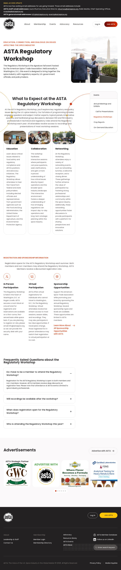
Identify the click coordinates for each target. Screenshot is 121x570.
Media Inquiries (111, 563)
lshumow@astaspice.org (68, 9)
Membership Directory (42, 543)
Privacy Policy (95, 563)
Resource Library (70, 538)
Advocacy (67, 535)
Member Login (39, 539)
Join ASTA (108, 515)
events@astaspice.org (58, 14)
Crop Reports (99, 122)
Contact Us (8, 543)
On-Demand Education (103, 127)
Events (96, 95)
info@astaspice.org (40, 14)
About (6, 535)
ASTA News (67, 545)
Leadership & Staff (11, 539)
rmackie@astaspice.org (13, 11)
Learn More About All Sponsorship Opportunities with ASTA (62, 329)
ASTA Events (68, 541)
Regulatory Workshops (103, 117)
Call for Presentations (104, 111)
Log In (92, 515)
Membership (39, 535)
